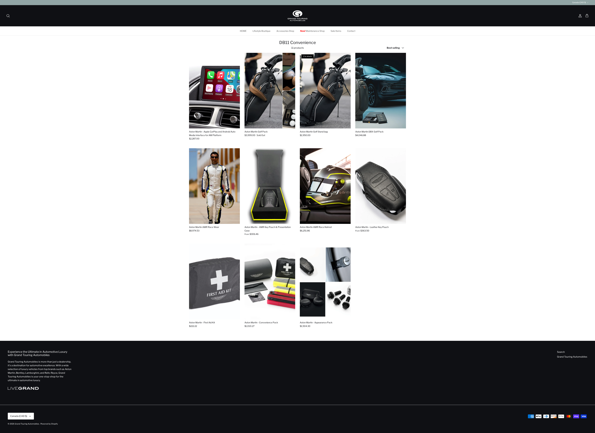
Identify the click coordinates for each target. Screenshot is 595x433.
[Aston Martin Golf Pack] (270, 91)
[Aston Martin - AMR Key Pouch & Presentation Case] (270, 186)
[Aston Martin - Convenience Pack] (270, 281)
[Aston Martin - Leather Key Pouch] (380, 186)
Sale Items (336, 31)
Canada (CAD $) (579, 2)
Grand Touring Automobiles (572, 356)
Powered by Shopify (49, 424)
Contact (351, 31)
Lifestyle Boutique (261, 31)
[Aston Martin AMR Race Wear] (214, 186)
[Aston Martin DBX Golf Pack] (380, 91)
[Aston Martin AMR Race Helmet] (325, 186)
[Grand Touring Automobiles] (297, 15)
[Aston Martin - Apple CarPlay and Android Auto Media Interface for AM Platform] (214, 91)
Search (561, 352)
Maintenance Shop (312, 31)
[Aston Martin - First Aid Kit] (214, 281)
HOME (243, 31)
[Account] (579, 16)
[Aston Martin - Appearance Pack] (325, 281)
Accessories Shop (285, 31)
